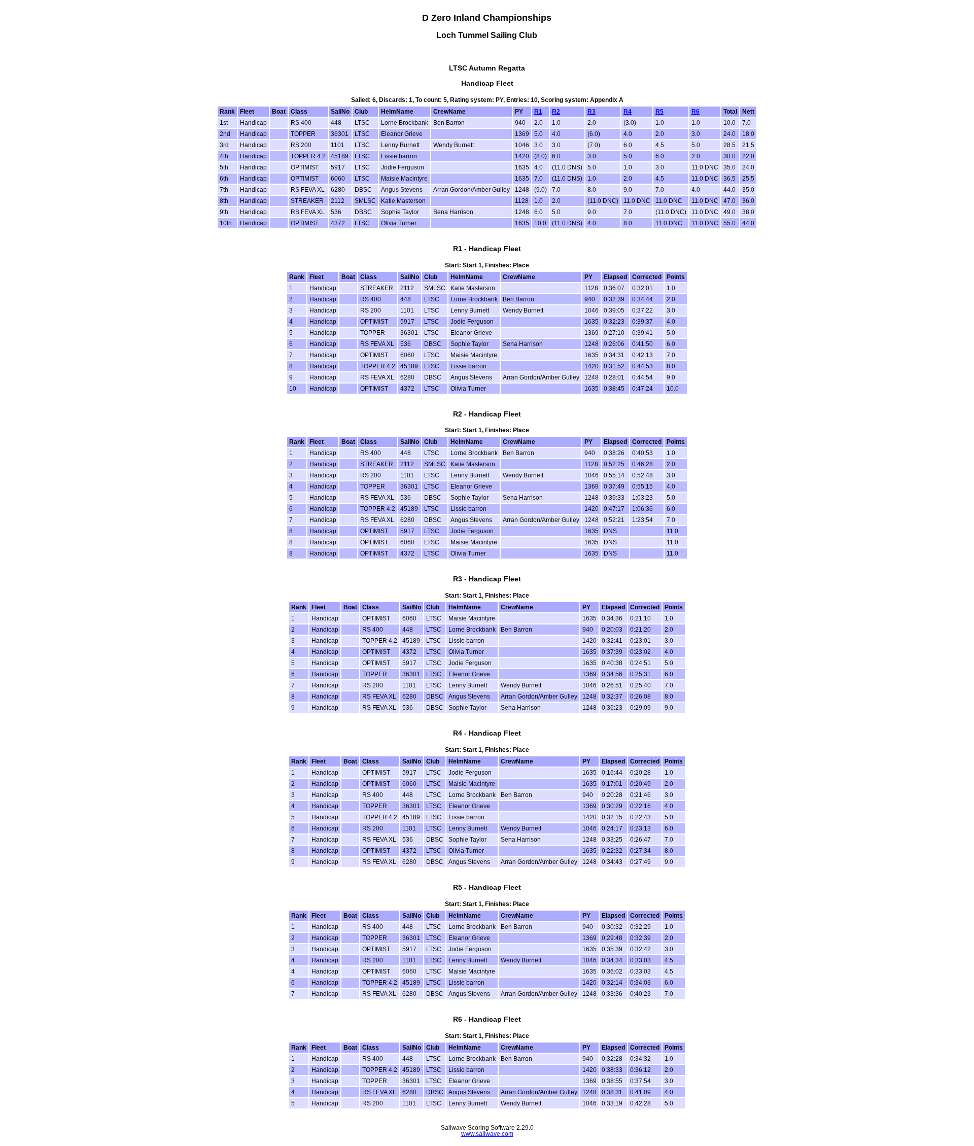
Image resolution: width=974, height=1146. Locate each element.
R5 (659, 112)
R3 (591, 112)
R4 (627, 112)
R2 (556, 112)
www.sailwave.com (487, 1134)
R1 (538, 112)
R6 (695, 112)
